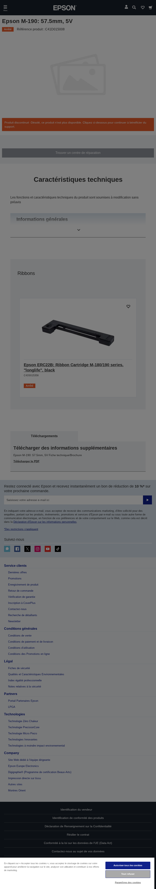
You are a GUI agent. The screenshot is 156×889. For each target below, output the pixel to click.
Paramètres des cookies (128, 882)
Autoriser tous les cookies (128, 865)
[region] (77, 873)
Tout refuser (127, 874)
